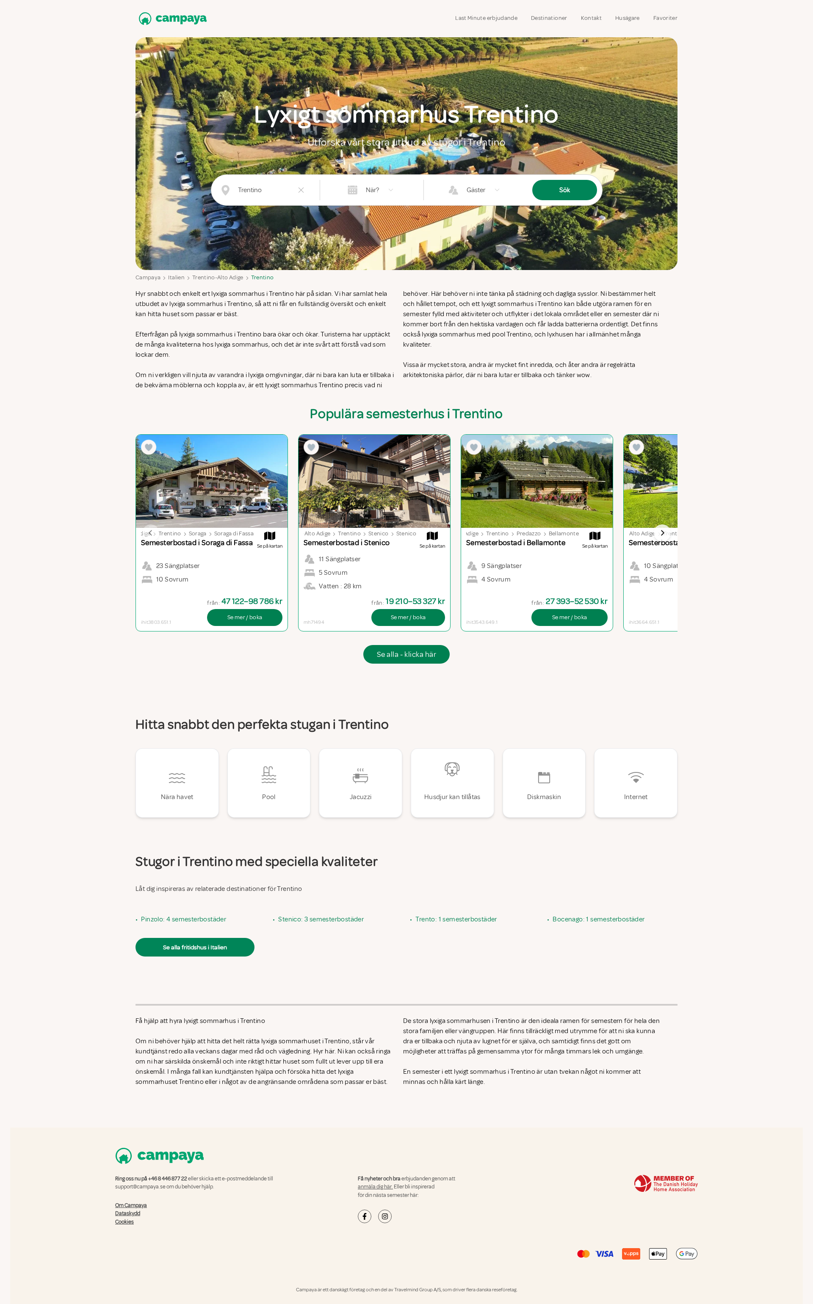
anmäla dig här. (375, 1186)
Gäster (476, 190)
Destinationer (549, 18)
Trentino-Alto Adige (217, 277)
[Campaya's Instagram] (385, 1216)
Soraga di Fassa (234, 533)
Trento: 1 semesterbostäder (456, 919)
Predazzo (529, 533)
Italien (176, 277)
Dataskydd (127, 1213)
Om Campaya (131, 1205)
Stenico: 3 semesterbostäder (321, 919)
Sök (564, 190)
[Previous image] (150, 532)
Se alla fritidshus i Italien (195, 947)
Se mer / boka (245, 617)
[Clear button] (301, 190)
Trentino (262, 277)
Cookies (124, 1222)
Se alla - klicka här (406, 654)
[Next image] (662, 532)
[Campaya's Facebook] (364, 1216)
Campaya (148, 277)
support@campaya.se (140, 1186)
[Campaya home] (171, 18)
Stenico (378, 533)
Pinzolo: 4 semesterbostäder (183, 919)
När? (372, 190)
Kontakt (591, 18)
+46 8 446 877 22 (167, 1178)
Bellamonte (564, 533)
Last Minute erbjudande (486, 18)
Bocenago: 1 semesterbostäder (598, 919)
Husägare (627, 18)
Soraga (198, 533)
